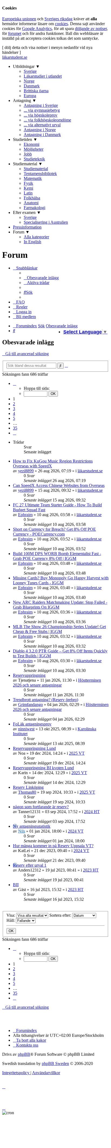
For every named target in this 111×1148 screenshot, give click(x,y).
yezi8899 (26, 471)
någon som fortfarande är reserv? (41, 806)
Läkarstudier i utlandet (43, 76)
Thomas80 (27, 792)
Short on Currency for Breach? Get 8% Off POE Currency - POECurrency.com (54, 531)
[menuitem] (41, 277)
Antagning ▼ (24, 100)
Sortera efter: (60, 915)
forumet (14, 33)
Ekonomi (31, 144)
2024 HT (92, 811)
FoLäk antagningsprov (32, 724)
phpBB (24, 1054)
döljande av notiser (91, 28)
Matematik (33, 178)
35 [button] (15, 428)
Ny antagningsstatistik (31, 826)
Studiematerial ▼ (28, 163)
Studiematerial (36, 168)
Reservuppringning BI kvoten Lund (43, 768)
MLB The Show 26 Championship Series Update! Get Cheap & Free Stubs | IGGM (59, 629)
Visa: (11, 915)
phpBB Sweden (55, 1063)
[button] (14, 383)
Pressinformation (27, 227)
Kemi (28, 188)
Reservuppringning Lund (34, 748)
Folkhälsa (32, 198)
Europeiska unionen (19, 19)
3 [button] (14, 408)
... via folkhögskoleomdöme (47, 120)
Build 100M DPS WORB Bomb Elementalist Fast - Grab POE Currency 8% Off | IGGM (57, 556)
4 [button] (14, 413)
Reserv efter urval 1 (29, 865)
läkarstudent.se (14, 57)
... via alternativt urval (42, 125)
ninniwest (26, 729)
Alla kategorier (36, 237)
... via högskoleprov (40, 115)
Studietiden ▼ (25, 139)
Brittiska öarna (36, 90)
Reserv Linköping (28, 787)
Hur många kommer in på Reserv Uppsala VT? (53, 845)
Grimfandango (30, 704)
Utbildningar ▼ (26, 66)
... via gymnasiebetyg (42, 110)
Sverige (30, 71)
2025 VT (77, 753)
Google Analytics (37, 28)
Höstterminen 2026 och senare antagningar (57, 682)
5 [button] (14, 418)
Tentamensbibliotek (40, 173)
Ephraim (25, 514)
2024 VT (76, 831)
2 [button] (14, 403)
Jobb (28, 154)
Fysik (28, 183)
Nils (21, 831)
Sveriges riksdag (58, 19)
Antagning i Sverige (41, 105)
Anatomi (31, 202)
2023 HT (91, 870)
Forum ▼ (21, 232)
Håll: (11, 920)
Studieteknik (34, 159)
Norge (29, 81)
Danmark (32, 86)
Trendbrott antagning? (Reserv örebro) (45, 699)
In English (32, 241)
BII (16, 884)
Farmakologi (34, 207)
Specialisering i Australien (46, 222)
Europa (30, 95)
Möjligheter (33, 149)
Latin (28, 193)
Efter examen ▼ (27, 212)
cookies (61, 23)
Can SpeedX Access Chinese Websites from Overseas (59, 485)
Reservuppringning (29, 675)
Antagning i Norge (40, 129)
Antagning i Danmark (42, 134)
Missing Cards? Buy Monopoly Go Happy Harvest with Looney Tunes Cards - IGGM (61, 580)
